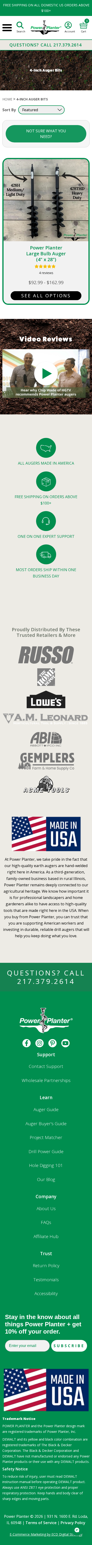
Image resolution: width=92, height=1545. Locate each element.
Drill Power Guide (46, 1151)
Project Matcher (46, 1137)
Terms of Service (41, 1522)
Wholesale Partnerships (46, 1080)
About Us (46, 1208)
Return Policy (46, 1265)
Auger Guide (46, 1109)
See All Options (46, 295)
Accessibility (46, 1293)
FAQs (46, 1222)
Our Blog (46, 1179)
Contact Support (46, 1066)
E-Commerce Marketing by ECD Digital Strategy (46, 1534)
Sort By (9, 109)
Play (46, 373)
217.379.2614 (46, 981)
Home (7, 99)
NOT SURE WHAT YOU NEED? (46, 133)
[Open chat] (77, 1530)
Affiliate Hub (46, 1236)
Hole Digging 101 (46, 1165)
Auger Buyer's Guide (46, 1124)
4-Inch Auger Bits (32, 99)
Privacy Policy (73, 1522)
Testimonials (46, 1280)
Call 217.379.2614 (61, 45)
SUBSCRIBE (69, 1345)
